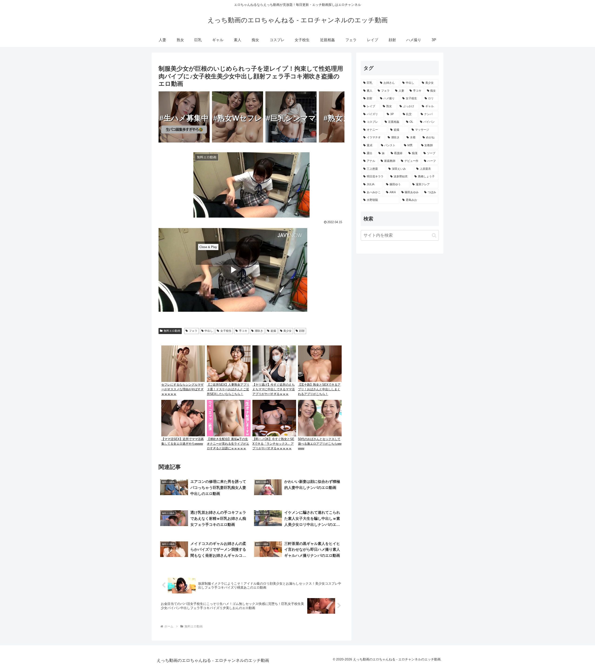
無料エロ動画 (172, 330)
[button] (434, 235)
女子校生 (225, 330)
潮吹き (259, 330)
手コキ (243, 330)
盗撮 (273, 330)
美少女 (287, 330)
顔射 (302, 330)
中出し (209, 330)
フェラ (193, 330)
